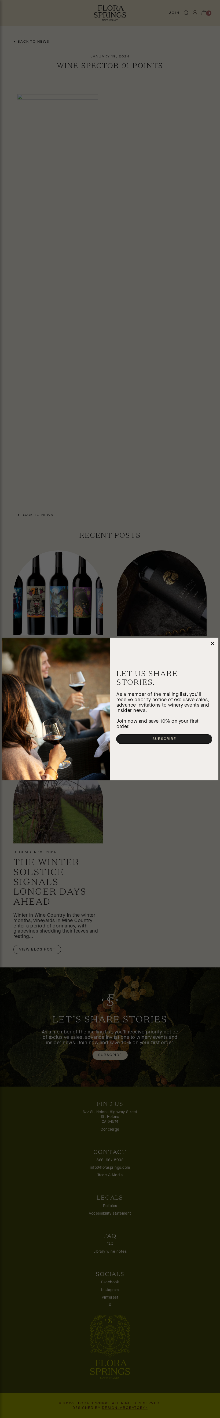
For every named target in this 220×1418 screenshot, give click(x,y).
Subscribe (164, 739)
